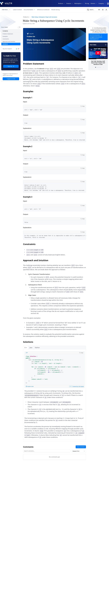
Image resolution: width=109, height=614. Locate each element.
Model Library (55, 10)
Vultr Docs (5, 9)
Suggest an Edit (11, 78)
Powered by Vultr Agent (78, 386)
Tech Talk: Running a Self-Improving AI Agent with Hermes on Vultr (98, 62)
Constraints (6, 39)
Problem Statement (8, 34)
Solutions (5, 44)
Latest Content (17, 10)
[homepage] (6, 3)
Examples (5, 36)
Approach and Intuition (9, 41)
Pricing (87, 3)
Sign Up (10, 66)
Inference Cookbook (43, 10)
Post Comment (81, 447)
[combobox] (79, 451)
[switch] (19, 27)
